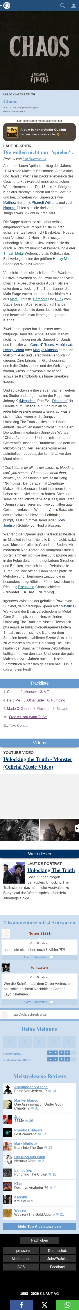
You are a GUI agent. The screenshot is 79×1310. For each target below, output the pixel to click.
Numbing (58, 700)
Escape (62, 708)
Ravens (43, 708)
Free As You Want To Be (28, 717)
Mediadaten (21, 1259)
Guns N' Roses (42, 345)
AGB (21, 1267)
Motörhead (64, 345)
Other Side (35, 700)
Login (73, 5)
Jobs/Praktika (57, 1259)
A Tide (49, 692)
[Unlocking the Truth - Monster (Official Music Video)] (19, 830)
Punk (59, 299)
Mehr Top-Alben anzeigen (39, 1226)
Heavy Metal (62, 259)
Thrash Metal (13, 253)
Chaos (12, 692)
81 (37, 1108)
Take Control (19, 725)
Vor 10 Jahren (39, 943)
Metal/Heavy (18, 111)
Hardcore (40, 299)
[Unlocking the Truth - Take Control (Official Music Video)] (59, 830)
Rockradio (26, 587)
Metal (14, 299)
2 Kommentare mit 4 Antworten (39, 922)
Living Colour (13, 350)
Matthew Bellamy (16, 202)
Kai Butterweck (34, 159)
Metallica (68, 606)
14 (54, 1091)
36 (31, 1121)
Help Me (13, 700)
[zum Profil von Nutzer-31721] (6, 933)
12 (44, 1134)
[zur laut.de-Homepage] (5, 5)
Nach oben (39, 1240)
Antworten (40, 957)
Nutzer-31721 (39, 933)
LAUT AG (51, 1294)
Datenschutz (58, 1251)
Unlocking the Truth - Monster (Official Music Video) (37, 762)
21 (62, 1214)
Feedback (58, 1267)
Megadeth (28, 401)
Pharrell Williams (45, 202)
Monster (30, 692)
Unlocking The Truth (19, 94)
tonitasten (39, 967)
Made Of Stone (18, 708)
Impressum (21, 1251)
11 (54, 1174)
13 (50, 1147)
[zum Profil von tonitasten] (6, 967)
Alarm (27, 957)
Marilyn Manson (45, 350)
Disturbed (59, 401)
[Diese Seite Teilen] (21, 1305)
